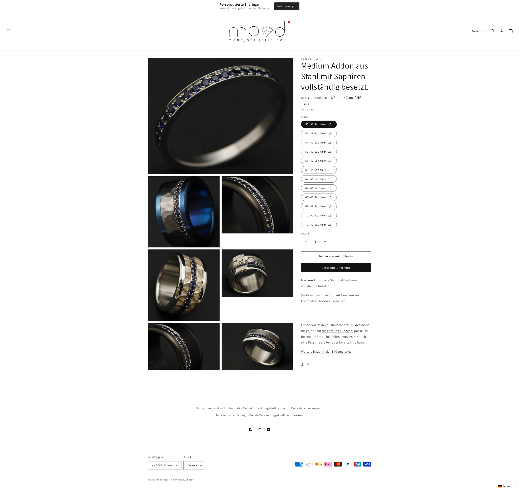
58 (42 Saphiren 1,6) (318, 161)
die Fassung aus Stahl (338, 331)
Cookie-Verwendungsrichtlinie (269, 415)
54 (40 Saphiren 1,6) (318, 142)
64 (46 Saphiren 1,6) (318, 188)
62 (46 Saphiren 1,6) (318, 179)
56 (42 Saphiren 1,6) (318, 151)
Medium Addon (312, 280)
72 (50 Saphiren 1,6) (318, 224)
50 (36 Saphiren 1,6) (318, 124)
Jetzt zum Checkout (336, 268)
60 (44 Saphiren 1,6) (318, 170)
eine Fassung (310, 342)
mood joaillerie (164, 479)
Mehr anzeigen (286, 6)
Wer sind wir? (216, 408)
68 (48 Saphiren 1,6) (318, 206)
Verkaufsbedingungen (305, 408)
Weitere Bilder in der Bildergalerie (325, 352)
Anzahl (305, 233)
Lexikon (298, 415)
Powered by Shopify (183, 479)
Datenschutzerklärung (231, 415)
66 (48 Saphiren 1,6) (318, 197)
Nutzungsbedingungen (272, 408)
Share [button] (309, 364)
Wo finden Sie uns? (241, 408)
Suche (200, 408)
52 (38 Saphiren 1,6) (318, 133)
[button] (8, 31)
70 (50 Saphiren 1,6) (318, 215)
